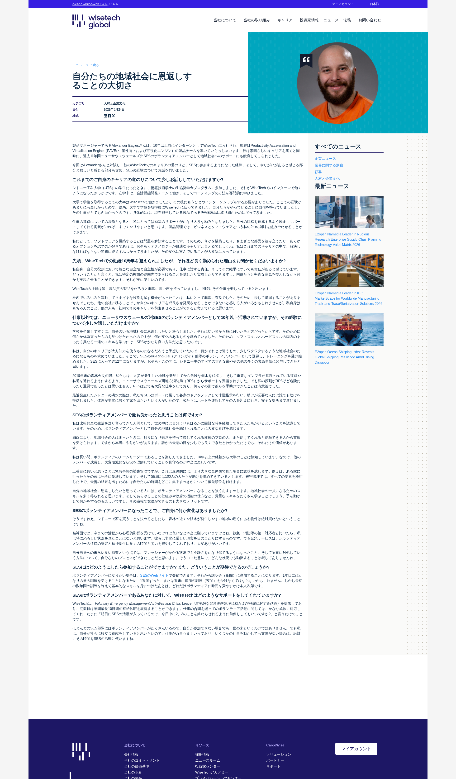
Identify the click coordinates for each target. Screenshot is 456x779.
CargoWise (275, 745)
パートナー (275, 760)
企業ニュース (325, 158)
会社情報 (131, 754)
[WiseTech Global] (96, 21)
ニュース (331, 20)
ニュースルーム (207, 760)
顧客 (318, 172)
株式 (75, 115)
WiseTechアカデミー (211, 772)
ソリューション (278, 754)
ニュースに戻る (88, 65)
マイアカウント (356, 748)
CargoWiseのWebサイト (90, 4)
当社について (225, 20)
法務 (347, 20)
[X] (113, 115)
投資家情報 (309, 20)
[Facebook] (109, 115)
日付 (75, 109)
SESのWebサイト (154, 575)
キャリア (285, 20)
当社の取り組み (257, 20)
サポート (273, 766)
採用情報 (202, 754)
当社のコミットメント (142, 760)
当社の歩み (133, 772)
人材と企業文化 (327, 178)
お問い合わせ (369, 20)
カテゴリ (78, 103)
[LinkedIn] (105, 115)
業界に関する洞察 (329, 165)
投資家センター (207, 766)
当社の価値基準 (136, 766)
